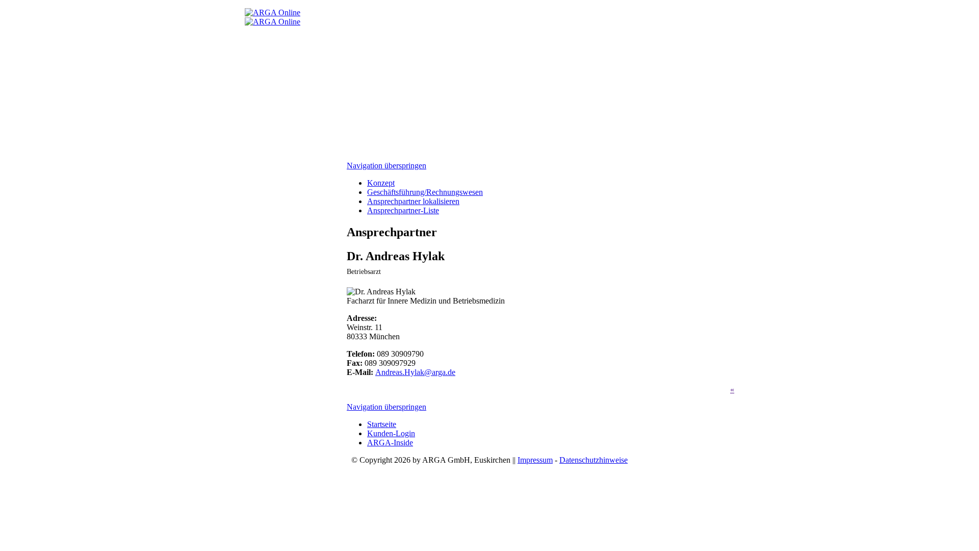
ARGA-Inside (390, 442)
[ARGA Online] (272, 12)
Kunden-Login (391, 433)
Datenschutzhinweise (593, 460)
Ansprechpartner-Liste (403, 210)
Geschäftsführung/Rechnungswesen (425, 192)
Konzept (381, 183)
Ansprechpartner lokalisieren (413, 201)
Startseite (381, 424)
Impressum (535, 460)
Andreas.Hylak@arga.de (415, 372)
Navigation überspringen (386, 165)
